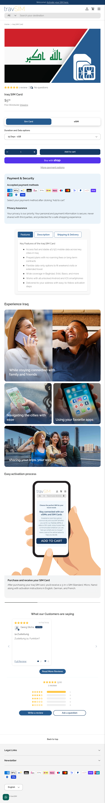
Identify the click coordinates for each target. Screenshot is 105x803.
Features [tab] (25, 234)
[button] (93, 9)
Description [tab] (43, 234)
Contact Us (6, 797)
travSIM (14, 796)
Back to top (52, 739)
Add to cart (70, 152)
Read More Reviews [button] (52, 671)
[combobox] (52, 15)
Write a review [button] (35, 713)
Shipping (24, 105)
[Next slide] (96, 646)
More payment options (53, 167)
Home (7, 24)
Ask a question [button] (69, 713)
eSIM (76, 121)
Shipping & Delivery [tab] (68, 234)
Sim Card (28, 121)
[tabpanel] (52, 265)
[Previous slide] (9, 646)
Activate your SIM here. (58, 2)
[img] (21, 623)
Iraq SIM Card (17, 24)
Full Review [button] (20, 661)
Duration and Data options (17, 130)
